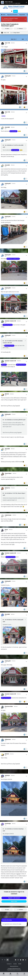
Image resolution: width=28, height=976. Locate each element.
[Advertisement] (14, 942)
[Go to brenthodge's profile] (2, 824)
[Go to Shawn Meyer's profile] (2, 474)
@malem (4, 364)
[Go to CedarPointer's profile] (2, 516)
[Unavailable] (14, 190)
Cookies (15, 963)
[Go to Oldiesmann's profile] (2, 740)
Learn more (3, 2)
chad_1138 (6, 32)
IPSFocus (16, 966)
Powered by (14, 970)
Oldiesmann (8, 739)
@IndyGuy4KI (13, 131)
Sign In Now (14, 901)
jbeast (6, 529)
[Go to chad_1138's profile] (2, 32)
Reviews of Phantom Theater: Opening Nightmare (10, 19)
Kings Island (16, 32)
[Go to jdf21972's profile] (2, 394)
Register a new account (14, 898)
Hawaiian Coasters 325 (10, 321)
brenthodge (8, 823)
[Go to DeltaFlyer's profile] (2, 776)
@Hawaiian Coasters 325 (13, 258)
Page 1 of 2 (13, 39)
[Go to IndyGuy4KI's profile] (2, 76)
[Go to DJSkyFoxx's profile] (2, 488)
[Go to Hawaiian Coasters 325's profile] (2, 321)
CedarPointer (8, 515)
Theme (11, 966)
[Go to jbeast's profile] (2, 530)
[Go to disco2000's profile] (2, 615)
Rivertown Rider (9, 706)
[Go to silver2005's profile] (2, 128)
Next (23, 39)
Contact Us (9, 963)
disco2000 (7, 614)
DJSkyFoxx (7, 488)
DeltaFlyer (7, 775)
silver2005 (7, 127)
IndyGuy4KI (8, 76)
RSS (20, 963)
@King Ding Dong (7, 324)
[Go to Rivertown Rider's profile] (2, 707)
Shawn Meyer (8, 473)
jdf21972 (7, 394)
